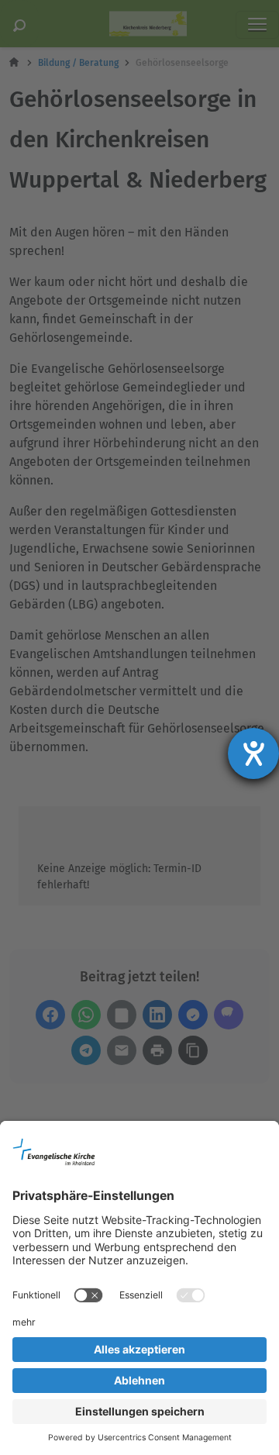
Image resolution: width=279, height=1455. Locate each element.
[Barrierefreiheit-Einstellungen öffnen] (253, 753)
